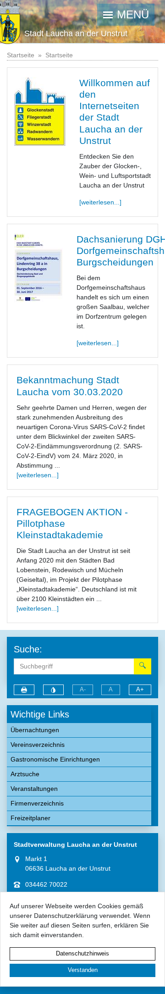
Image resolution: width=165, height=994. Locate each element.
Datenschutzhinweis (82, 953)
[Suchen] (142, 666)
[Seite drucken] (24, 690)
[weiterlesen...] (100, 202)
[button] (126, 15)
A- (83, 689)
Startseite (20, 55)
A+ (140, 689)
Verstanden (83, 970)
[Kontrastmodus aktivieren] (53, 690)
